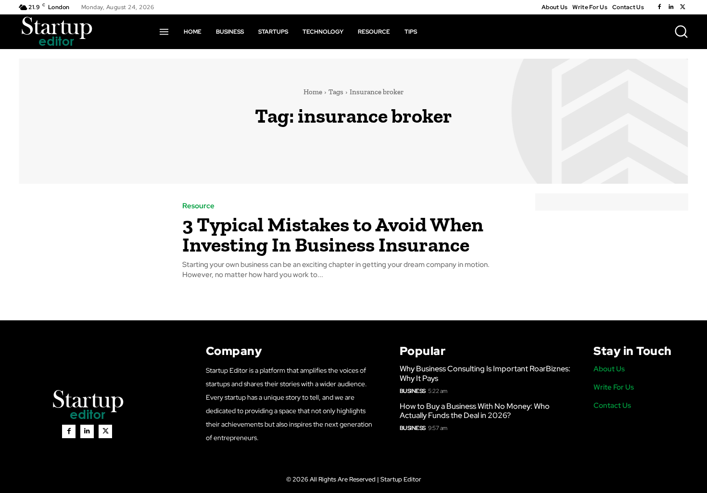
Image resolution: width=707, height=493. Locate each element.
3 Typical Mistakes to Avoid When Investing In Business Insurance (332, 234)
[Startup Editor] (57, 31)
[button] (681, 31)
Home (312, 92)
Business (413, 391)
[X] (682, 7)
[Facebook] (659, 7)
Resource (198, 206)
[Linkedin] (671, 7)
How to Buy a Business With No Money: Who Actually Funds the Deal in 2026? (475, 410)
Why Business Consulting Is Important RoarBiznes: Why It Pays (485, 373)
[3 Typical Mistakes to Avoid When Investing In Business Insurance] (93, 241)
